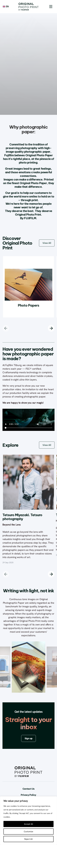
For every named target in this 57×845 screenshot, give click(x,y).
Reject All (28, 839)
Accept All (28, 824)
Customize (28, 831)
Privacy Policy (28, 795)
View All (46, 243)
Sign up (29, 738)
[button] (50, 6)
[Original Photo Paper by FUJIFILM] (29, 6)
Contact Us (29, 788)
